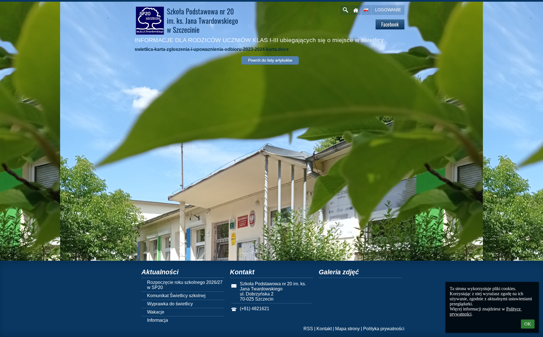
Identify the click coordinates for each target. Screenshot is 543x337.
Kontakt (324, 328)
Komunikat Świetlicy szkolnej (176, 295)
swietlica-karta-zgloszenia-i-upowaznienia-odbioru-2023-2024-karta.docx (212, 49)
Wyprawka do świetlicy (170, 303)
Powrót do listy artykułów (270, 60)
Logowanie (388, 9)
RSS (308, 328)
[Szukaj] (345, 10)
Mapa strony (347, 328)
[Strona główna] (356, 10)
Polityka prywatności (383, 328)
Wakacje (155, 312)
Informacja (157, 320)
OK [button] (527, 323)
